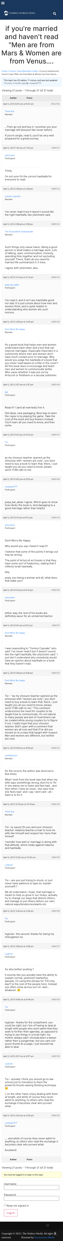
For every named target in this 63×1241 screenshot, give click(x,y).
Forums (12, 71)
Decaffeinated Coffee (27, 71)
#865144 (55, 277)
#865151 (56, 625)
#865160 (55, 1115)
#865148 (55, 479)
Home (4, 71)
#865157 (56, 946)
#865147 (55, 434)
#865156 (56, 911)
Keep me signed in (18, 1205)
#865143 (55, 224)
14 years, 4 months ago (15, 83)
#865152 (56, 673)
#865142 (55, 188)
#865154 (55, 804)
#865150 (55, 590)
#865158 (56, 999)
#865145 (55, 321)
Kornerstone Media (44, 1237)
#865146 (55, 384)
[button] (3, 3)
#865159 (56, 1056)
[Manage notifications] (55, 1233)
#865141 (56, 148)
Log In (11, 1213)
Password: (10, 1194)
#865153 (55, 748)
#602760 (55, 104)
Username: (10, 1184)
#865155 (56, 857)
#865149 (55, 517)
